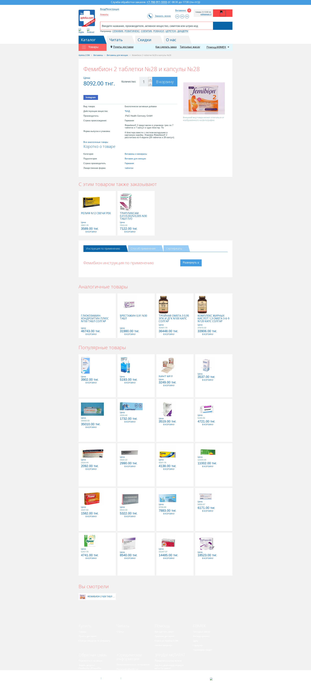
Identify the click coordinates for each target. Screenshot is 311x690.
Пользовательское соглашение (133, 664)
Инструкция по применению (103, 248)
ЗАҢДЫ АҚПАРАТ (170, 654)
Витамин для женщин (135, 158)
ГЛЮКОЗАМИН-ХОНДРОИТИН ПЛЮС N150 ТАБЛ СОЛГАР (95, 318)
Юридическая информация (129, 656)
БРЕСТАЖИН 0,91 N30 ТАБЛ (133, 317)
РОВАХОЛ (158, 31)
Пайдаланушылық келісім (168, 660)
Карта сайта (130, 678)
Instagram (91, 97)
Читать (116, 39)
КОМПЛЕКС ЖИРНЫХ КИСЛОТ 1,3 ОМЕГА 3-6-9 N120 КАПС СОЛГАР (213, 318)
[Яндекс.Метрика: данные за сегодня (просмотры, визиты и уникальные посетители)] (219, 679)
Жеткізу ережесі (201, 636)
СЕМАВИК (117, 31)
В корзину (165, 81)
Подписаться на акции (90, 660)
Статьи (120, 631)
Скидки (144, 39)
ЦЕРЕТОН (170, 31)
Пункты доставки (123, 47)
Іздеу (195, 640)
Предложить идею (88, 672)
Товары (82, 631)
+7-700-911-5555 (157, 2)
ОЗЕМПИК (146, 31)
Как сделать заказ (166, 47)
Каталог (88, 39)
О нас (171, 39)
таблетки (129, 168)
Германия (129, 163)
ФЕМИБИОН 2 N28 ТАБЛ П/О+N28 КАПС (101, 596)
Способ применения (143, 248)
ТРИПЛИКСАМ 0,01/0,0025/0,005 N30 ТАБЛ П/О (133, 216)
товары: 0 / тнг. (203, 12)
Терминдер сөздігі (202, 649)
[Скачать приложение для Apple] (82, 30)
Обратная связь (93, 654)
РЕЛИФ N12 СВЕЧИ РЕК (96, 213)
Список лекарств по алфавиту (94, 640)
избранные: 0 (206, 14)
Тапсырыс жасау (190, 47)
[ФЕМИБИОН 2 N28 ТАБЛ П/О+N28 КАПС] (82, 596)
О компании (110, 678)
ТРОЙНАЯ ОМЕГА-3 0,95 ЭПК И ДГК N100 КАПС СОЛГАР (174, 318)
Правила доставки (164, 636)
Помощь (162, 625)
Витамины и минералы (136, 154)
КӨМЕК (199, 625)
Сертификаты (174, 248)
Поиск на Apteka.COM (166, 640)
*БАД (127, 111)
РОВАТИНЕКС (132, 31)
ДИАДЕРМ (182, 31)
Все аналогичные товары (95, 142)
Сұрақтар (198, 645)
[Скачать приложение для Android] (91, 30)
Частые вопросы (163, 645)
